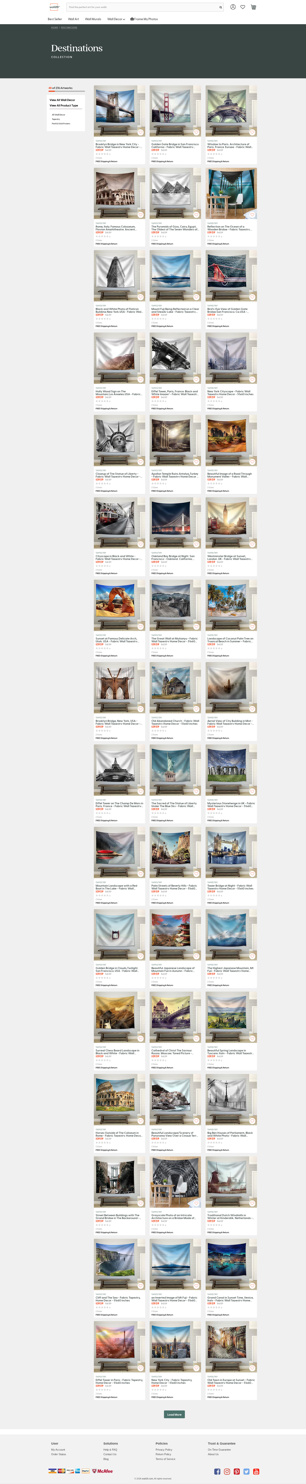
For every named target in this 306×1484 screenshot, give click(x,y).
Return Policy (163, 1454)
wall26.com (147, 1478)
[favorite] (242, 7)
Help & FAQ (110, 1449)
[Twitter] (247, 1471)
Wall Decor (115, 19)
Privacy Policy (164, 1449)
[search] (221, 7)
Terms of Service (165, 1458)
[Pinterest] (237, 1471)
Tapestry (56, 119)
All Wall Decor (58, 114)
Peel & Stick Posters (61, 123)
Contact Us (110, 1454)
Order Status (58, 1454)
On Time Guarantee (219, 1449)
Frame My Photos (146, 19)
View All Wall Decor (62, 99)
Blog (106, 1458)
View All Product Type (64, 105)
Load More (174, 1414)
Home (54, 27)
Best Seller (55, 19)
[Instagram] (227, 1471)
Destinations (69, 27)
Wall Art (73, 19)
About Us (213, 1454)
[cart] (253, 7)
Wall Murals (93, 19)
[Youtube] (256, 1471)
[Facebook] (218, 1471)
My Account (58, 1449)
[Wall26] (53, 7)
